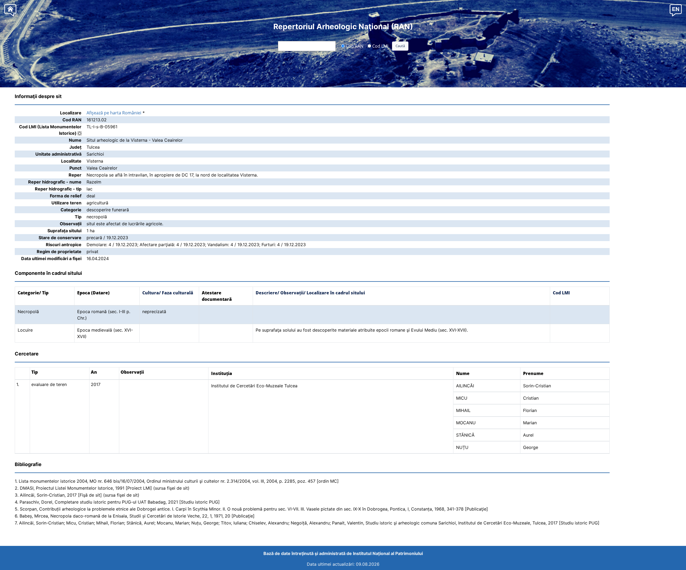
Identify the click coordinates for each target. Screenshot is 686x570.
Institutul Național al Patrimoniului (388, 553)
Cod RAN (354, 46)
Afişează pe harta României (114, 113)
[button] (676, 10)
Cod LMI (379, 46)
